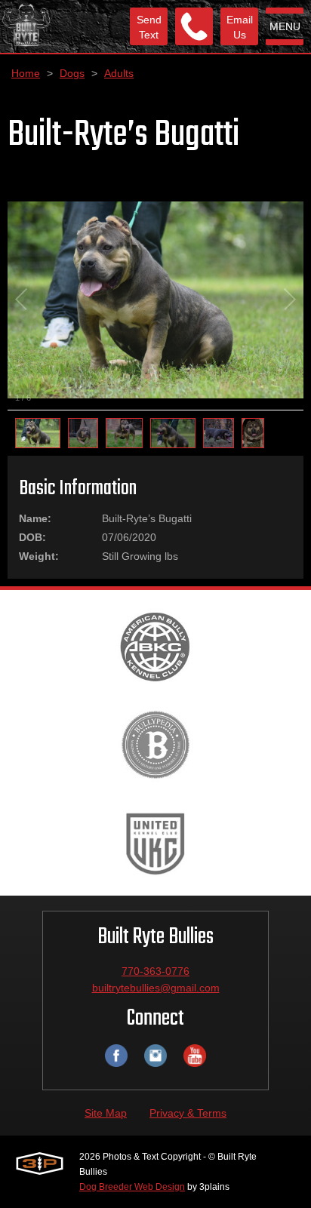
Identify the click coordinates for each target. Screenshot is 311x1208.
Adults (119, 73)
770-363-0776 (155, 971)
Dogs (72, 73)
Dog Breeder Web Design (132, 1187)
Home (25, 73)
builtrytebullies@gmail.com (156, 988)
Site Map (106, 1113)
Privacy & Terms (187, 1113)
